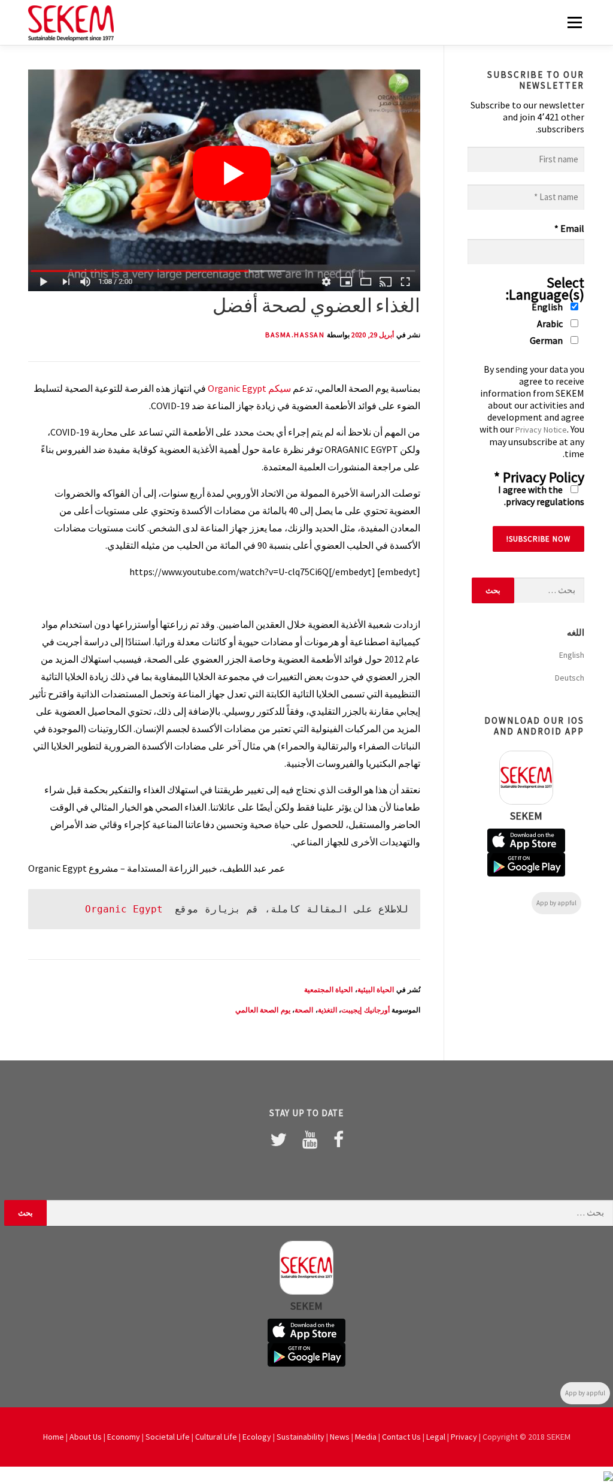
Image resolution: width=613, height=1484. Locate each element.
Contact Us (401, 1436)
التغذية (327, 1009)
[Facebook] (338, 1139)
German (547, 340)
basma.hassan (294, 334)
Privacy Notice (541, 429)
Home (53, 1436)
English (548, 307)
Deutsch (569, 677)
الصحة (304, 1009)
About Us (85, 1436)
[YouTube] (310, 1139)
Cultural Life (216, 1436)
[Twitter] (278, 1139)
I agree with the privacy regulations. (541, 495)
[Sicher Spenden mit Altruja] (608, 1475)
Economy (123, 1436)
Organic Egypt (237, 388)
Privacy (464, 1436)
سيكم (279, 388)
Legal (435, 1436)
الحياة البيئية (375, 989)
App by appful (556, 903)
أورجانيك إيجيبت (365, 1009)
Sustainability (300, 1436)
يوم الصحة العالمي (262, 1009)
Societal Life (167, 1436)
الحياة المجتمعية (328, 989)
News (340, 1436)
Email (569, 228)
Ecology (256, 1436)
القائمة (574, 22)
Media (366, 1436)
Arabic (551, 324)
